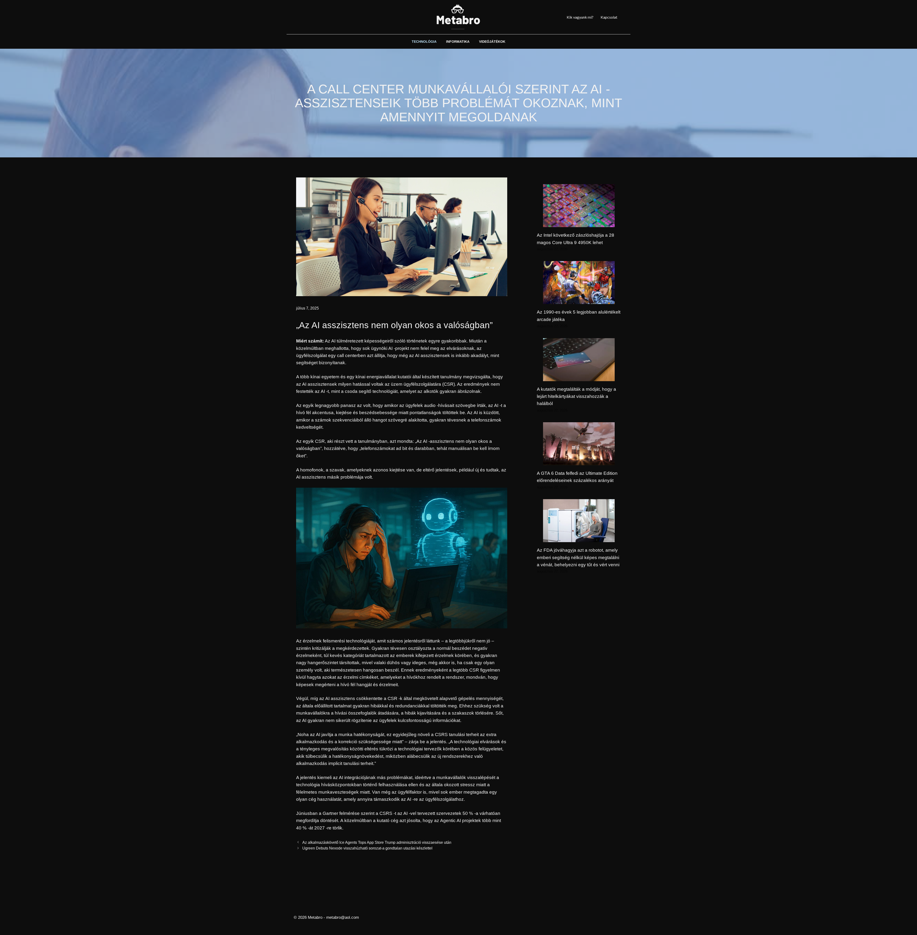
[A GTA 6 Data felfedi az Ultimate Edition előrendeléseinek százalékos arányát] (579, 461)
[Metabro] (458, 17)
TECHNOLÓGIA (424, 41)
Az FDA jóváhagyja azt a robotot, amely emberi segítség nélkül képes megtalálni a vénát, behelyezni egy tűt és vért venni (578, 557)
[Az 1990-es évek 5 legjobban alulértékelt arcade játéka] (579, 300)
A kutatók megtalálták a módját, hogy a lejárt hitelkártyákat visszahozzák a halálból (576, 396)
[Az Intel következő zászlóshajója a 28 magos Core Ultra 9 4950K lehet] (579, 223)
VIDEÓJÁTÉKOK (492, 41)
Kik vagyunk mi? (580, 17)
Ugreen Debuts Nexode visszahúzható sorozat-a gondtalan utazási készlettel (367, 848)
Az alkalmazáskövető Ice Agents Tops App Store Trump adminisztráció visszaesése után (376, 842)
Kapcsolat (609, 17)
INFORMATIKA (457, 41)
